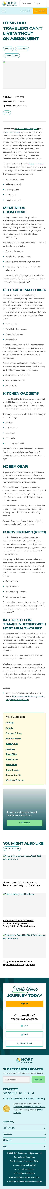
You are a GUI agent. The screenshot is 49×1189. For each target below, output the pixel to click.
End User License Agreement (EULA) (24, 1161)
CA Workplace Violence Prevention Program (24, 1181)
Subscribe (38, 1079)
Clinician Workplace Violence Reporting (24, 1177)
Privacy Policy (29, 1157)
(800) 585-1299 (10, 1094)
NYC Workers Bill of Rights (24, 1173)
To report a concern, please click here (29, 1107)
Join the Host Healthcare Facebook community (24, 1099)
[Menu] (3, 11)
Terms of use (19, 1157)
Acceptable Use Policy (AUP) (24, 1165)
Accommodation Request (24, 1169)
